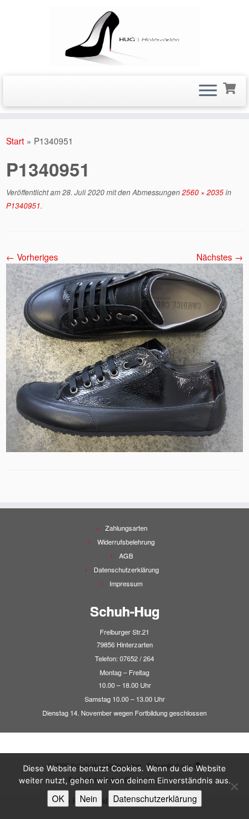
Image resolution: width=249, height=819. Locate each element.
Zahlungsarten (126, 528)
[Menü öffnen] (208, 91)
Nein (88, 798)
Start (15, 141)
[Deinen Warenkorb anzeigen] (230, 87)
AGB (126, 555)
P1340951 (23, 205)
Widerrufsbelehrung (126, 541)
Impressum (126, 583)
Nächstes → (219, 257)
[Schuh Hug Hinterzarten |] (124, 36)
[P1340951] (124, 357)
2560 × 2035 (202, 192)
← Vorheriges (32, 257)
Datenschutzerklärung (126, 569)
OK (58, 798)
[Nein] (234, 786)
